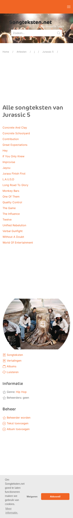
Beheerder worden (18, 417)
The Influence (11, 213)
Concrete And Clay (15, 127)
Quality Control (12, 202)
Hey (5, 150)
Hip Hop (21, 392)
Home (6, 51)
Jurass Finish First (14, 173)
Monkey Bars (11, 190)
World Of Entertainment (18, 242)
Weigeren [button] (32, 496)
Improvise (9, 162)
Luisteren (12, 372)
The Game (9, 208)
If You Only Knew (13, 156)
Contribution (11, 139)
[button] (68, 7)
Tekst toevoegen (17, 423)
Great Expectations (15, 144)
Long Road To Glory (15, 185)
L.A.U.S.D (8, 179)
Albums (11, 366)
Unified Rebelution (14, 225)
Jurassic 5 (48, 51)
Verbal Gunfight (13, 231)
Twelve (7, 219)
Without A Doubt (13, 236)
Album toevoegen (18, 429)
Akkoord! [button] (55, 496)
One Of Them (11, 196)
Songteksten (14, 354)
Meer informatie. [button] (11, 510)
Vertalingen (13, 360)
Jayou (6, 167)
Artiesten (21, 51)
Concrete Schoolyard (16, 133)
